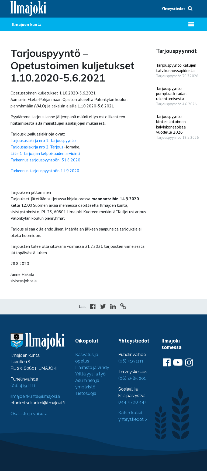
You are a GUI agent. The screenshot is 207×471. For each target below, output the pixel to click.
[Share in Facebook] (93, 307)
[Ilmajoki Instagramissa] (189, 363)
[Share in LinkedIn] (113, 307)
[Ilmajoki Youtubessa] (178, 363)
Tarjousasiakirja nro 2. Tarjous (37, 147)
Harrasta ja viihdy (92, 367)
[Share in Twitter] (103, 307)
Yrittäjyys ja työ (90, 374)
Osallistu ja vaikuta (29, 413)
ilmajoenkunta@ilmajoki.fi (35, 396)
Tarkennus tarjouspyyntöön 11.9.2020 (45, 170)
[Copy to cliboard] (123, 307)
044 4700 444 (132, 402)
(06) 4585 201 (132, 378)
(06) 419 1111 (23, 385)
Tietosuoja (85, 393)
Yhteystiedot (173, 8)
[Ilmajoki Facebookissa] (166, 363)
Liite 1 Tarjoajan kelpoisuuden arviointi (45, 153)
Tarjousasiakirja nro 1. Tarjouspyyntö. (44, 140)
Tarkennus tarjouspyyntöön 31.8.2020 (45, 159)
